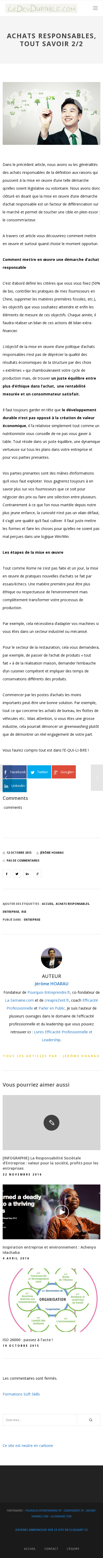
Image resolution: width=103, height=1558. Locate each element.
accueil (48, 904)
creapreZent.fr (57, 1000)
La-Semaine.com (19, 1000)
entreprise (11, 912)
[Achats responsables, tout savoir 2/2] (7, 874)
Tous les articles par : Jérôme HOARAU (51, 1056)
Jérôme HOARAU (51, 984)
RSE (23, 912)
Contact (51, 1549)
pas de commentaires (23, 860)
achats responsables (72, 904)
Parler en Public (52, 1008)
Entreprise (32, 919)
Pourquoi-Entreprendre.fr (48, 992)
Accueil (30, 1549)
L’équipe (73, 1549)
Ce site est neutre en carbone (28, 1445)
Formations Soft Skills (21, 1394)
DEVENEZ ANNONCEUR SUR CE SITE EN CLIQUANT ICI (51, 1530)
